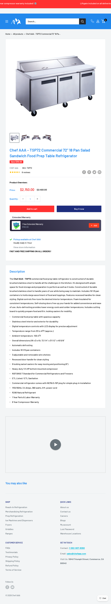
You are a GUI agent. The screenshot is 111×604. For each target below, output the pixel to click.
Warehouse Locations (70, 533)
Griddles (9, 529)
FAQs (7, 548)
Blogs (63, 520)
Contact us (65, 511)
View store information (24, 247)
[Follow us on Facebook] (7, 587)
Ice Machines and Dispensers (19, 520)
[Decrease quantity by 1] (23, 199)
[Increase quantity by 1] (37, 199)
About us (64, 507)
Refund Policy (12, 565)
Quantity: (14, 198)
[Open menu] (6, 21)
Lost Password (67, 529)
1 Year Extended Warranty (32, 224)
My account (65, 524)
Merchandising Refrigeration (19, 511)
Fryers (8, 524)
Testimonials (11, 552)
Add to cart (32, 209)
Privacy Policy (11, 556)
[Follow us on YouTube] (12, 587)
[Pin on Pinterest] (89, 172)
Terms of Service (13, 569)
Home (7, 34)
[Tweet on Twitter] (94, 172)
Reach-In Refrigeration (16, 507)
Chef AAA (14, 168)
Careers (64, 516)
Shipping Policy (12, 561)
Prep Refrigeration (14, 516)
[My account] (98, 21)
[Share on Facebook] (84, 172)
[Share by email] (99, 172)
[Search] (82, 21)
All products (18, 34)
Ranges (9, 533)
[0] (103, 21)
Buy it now (79, 209)
